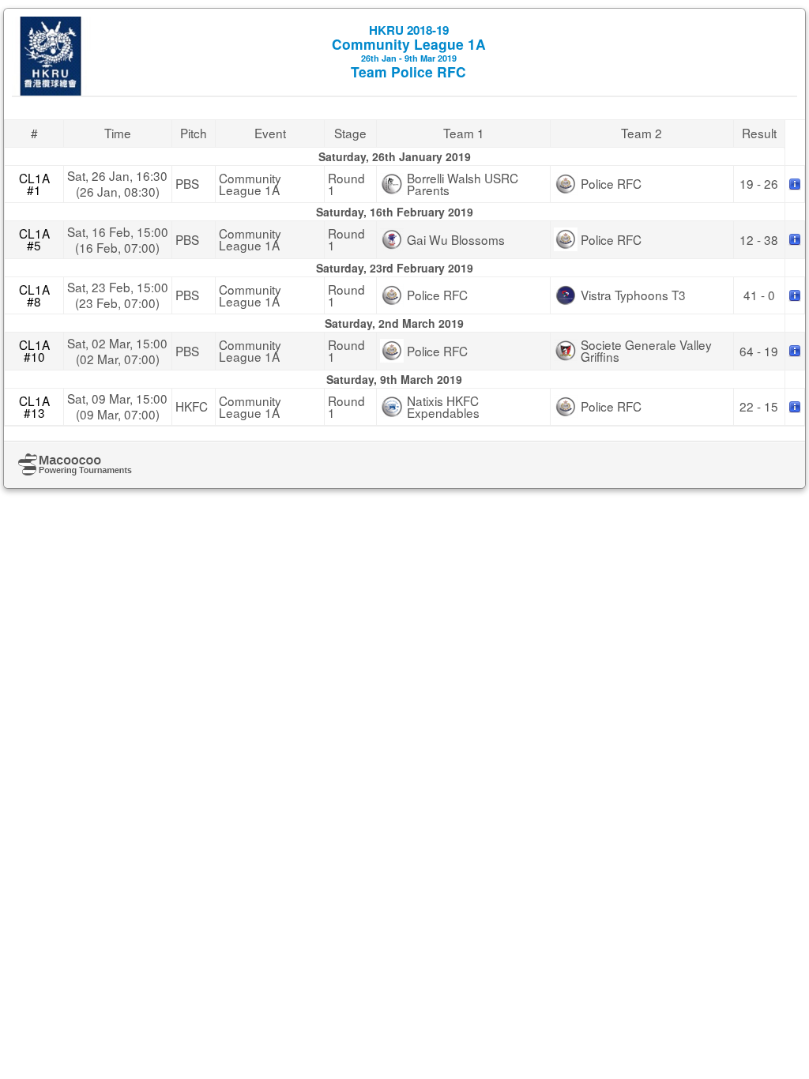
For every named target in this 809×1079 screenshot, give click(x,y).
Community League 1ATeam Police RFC (409, 51)
